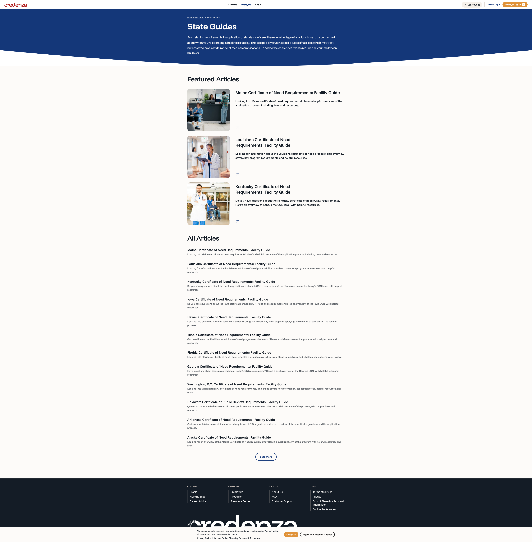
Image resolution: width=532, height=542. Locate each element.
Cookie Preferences (324, 509)
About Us (277, 492)
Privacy (317, 496)
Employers (237, 492)
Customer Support (283, 501)
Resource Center (195, 17)
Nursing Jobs (197, 496)
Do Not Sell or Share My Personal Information (237, 538)
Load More (266, 456)
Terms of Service (322, 492)
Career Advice (198, 501)
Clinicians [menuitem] (232, 4)
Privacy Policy (204, 538)
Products (236, 496)
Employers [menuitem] (246, 4)
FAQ (274, 496)
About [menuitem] (258, 4)
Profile (193, 492)
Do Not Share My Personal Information (328, 503)
